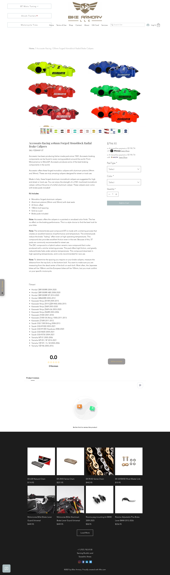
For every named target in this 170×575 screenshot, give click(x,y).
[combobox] (124, 169)
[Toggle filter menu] (140, 385)
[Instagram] (79, 562)
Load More (85, 533)
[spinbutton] (113, 194)
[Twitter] (90, 562)
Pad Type (112, 162)
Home (31, 48)
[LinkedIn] (87, 562)
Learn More (125, 151)
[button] (158, 25)
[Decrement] (109, 194)
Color (110, 176)
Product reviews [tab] (32, 378)
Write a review (116, 361)
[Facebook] (83, 562)
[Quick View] (41, 461)
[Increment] (116, 194)
